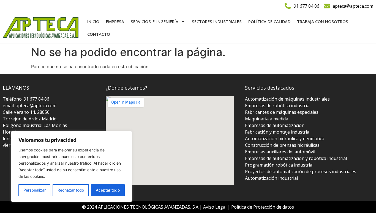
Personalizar (34, 190)
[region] (71, 166)
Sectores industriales (217, 21)
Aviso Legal (215, 207)
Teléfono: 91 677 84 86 (26, 99)
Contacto (98, 34)
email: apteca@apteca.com (29, 106)
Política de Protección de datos (262, 207)
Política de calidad (269, 21)
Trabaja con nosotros (322, 21)
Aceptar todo (108, 190)
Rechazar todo (71, 190)
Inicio (93, 21)
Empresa (115, 21)
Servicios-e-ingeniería (154, 21)
